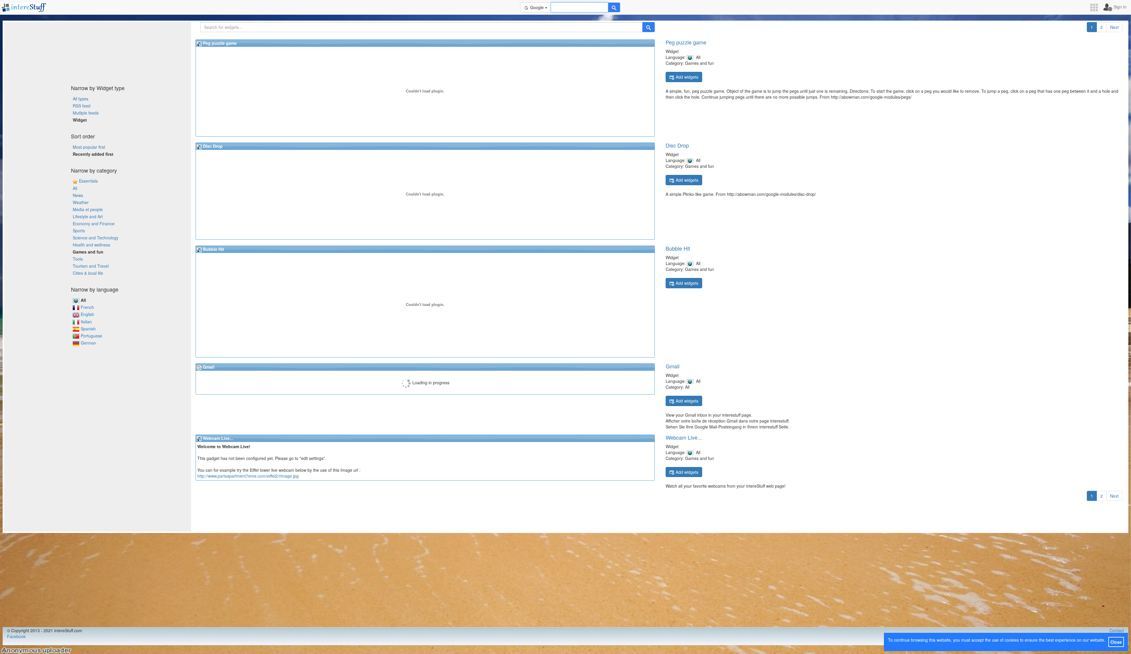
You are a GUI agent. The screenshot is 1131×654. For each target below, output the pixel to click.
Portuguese (91, 336)
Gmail (672, 366)
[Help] (614, 7)
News (78, 195)
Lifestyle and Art (88, 216)
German (88, 343)
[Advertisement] (97, 51)
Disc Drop (677, 145)
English (87, 314)
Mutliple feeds (86, 113)
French (87, 307)
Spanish (88, 329)
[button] (1095, 7)
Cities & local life (88, 273)
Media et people (88, 209)
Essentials (88, 181)
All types (80, 99)
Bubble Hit (678, 248)
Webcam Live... (684, 437)
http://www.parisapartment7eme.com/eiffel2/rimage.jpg (248, 476)
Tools (78, 259)
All (75, 188)
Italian (86, 321)
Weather (81, 202)
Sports (79, 231)
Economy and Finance (94, 223)
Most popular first (89, 147)
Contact (1116, 630)
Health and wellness (91, 245)
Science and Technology (95, 238)
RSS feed (81, 106)
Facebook (16, 636)
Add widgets (687, 77)
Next (1114, 27)
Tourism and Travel (91, 266)
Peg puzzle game (686, 42)
